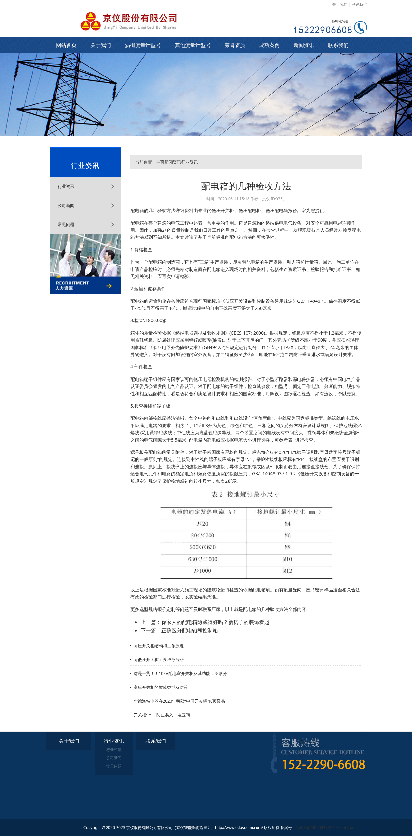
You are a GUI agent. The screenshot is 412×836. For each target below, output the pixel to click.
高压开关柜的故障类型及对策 (161, 687)
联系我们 (359, 4)
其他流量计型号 (193, 45)
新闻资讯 (304, 45)
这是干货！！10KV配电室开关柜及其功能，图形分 (180, 673)
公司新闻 (66, 205)
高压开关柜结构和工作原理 (159, 646)
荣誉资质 (235, 45)
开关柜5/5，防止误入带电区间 (162, 715)
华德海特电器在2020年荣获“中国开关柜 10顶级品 (179, 701)
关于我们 (340, 4)
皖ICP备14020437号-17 (316, 827)
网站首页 (66, 45)
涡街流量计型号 (143, 45)
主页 (160, 162)
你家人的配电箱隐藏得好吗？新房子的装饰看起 (215, 621)
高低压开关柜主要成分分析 (159, 659)
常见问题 (66, 224)
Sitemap (345, 827)
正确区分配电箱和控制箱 (189, 630)
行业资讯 (66, 186)
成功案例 (269, 45)
